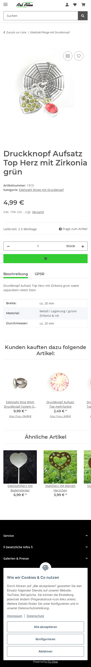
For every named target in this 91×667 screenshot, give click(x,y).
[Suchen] (83, 15)
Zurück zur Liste (16, 32)
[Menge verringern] (8, 246)
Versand (38, 212)
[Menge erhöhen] (82, 246)
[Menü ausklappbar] (5, 2)
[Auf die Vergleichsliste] (67, 56)
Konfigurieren (45, 639)
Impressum (14, 616)
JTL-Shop (53, 661)
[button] (67, 4)
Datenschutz (35, 616)
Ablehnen (45, 651)
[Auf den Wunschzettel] (78, 56)
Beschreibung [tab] (15, 274)
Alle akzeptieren (45, 627)
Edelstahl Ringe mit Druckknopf (41, 190)
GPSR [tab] (39, 274)
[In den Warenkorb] (6, 45)
